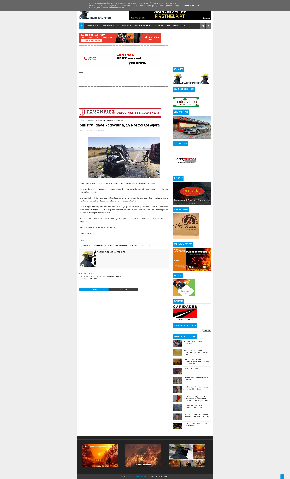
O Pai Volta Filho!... (192, 369)
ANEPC (175, 26)
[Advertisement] (120, 78)
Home (82, 120)
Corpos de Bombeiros (143, 26)
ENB (168, 26)
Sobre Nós (160, 26)
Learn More (189, 5)
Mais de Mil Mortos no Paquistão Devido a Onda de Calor (196, 352)
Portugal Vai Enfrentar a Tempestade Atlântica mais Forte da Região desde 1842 (196, 398)
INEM (183, 26)
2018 (145, 476)
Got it (199, 5)
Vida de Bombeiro (136, 476)
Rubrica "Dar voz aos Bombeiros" (116, 26)
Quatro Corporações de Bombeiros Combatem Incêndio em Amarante (197, 362)
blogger (123, 290)
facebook (93, 290)
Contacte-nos (92, 26)
